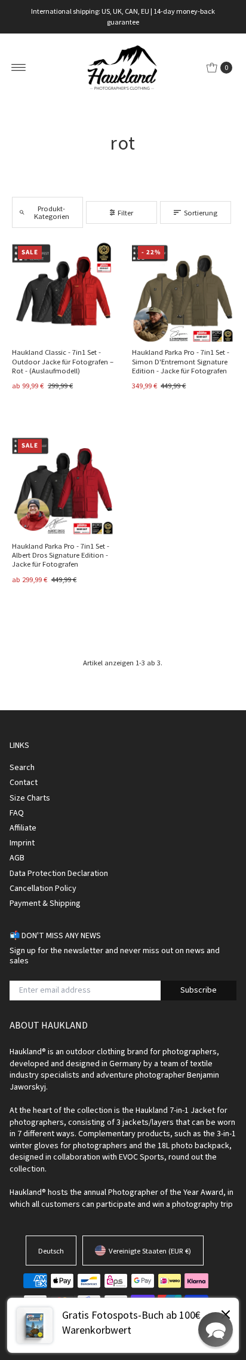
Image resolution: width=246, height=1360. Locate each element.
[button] (215, 1329)
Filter (125, 212)
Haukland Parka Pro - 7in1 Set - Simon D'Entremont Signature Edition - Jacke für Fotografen (180, 361)
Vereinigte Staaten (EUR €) (150, 1250)
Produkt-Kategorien (51, 212)
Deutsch (51, 1250)
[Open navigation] (19, 68)
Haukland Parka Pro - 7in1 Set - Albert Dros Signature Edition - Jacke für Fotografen (60, 555)
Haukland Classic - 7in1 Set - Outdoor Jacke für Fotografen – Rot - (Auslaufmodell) (62, 361)
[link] (123, 1325)
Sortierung (200, 212)
